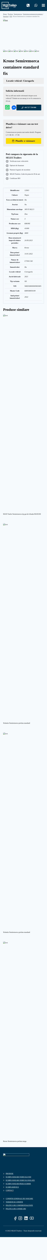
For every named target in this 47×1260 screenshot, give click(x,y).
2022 (26, 297)
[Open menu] (44, 5)
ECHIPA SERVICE (12, 1187)
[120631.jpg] (23, 34)
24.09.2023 (29, 240)
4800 (26, 233)
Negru (27, 195)
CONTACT (10, 1190)
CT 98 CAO (29, 261)
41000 (27, 228)
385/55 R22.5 (29, 209)
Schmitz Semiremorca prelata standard (16, 723)
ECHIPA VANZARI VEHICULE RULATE (20, 1180)
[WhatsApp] (36, 5)
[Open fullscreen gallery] (41, 46)
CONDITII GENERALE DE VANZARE (19, 1199)
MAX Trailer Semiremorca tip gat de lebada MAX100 (22, 514)
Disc (26, 214)
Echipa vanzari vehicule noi (18, 1177)
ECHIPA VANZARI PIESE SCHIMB (18, 1184)
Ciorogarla (29, 272)
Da (26, 200)
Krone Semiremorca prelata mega (14, 1141)
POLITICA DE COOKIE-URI (16, 1209)
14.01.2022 (29, 254)
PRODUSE (9, 1174)
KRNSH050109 (30, 291)
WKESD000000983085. (33, 286)
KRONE (27, 224)
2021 (26, 277)
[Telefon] (28, 5)
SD (26, 281)
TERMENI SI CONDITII (14, 1202)
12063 (27, 190)
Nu (26, 205)
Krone (27, 248)
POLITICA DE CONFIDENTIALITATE (19, 1205)
